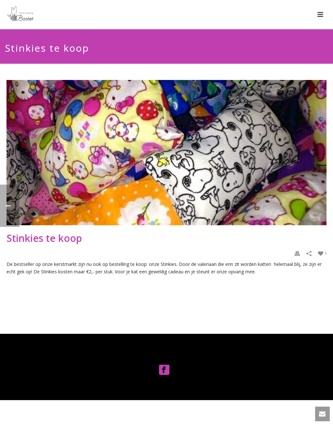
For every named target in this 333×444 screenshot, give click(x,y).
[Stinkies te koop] (166, 152)
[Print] (297, 252)
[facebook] (164, 370)
